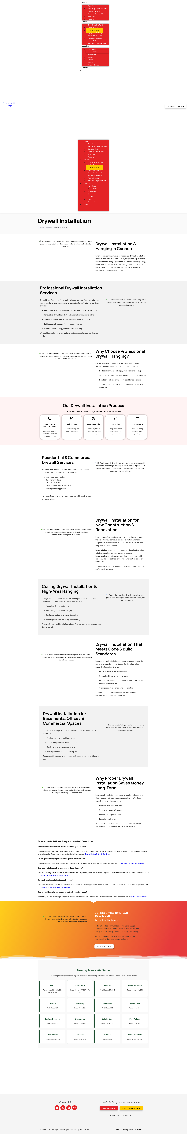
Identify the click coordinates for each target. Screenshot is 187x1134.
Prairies (90, 62)
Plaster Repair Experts (95, 35)
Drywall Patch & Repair (95, 25)
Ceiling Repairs (93, 28)
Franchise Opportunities (96, 14)
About (84, 3)
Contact (85, 68)
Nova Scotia (92, 49)
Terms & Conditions (135, 1130)
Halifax (94, 52)
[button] (93, 107)
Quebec (90, 57)
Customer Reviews (94, 11)
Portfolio (91, 19)
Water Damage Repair (95, 38)
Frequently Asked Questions (97, 9)
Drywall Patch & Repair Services (97, 854)
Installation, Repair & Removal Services (55, 887)
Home (42, 227)
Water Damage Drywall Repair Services (55, 875)
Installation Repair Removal (97, 43)
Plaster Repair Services (138, 897)
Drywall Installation (94, 30)
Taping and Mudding (95, 33)
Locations (85, 46)
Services (85, 22)
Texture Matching (93, 41)
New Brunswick (93, 54)
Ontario (90, 60)
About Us (91, 6)
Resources (91, 16)
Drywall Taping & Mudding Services (131, 863)
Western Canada (93, 65)
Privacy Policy (121, 1130)
